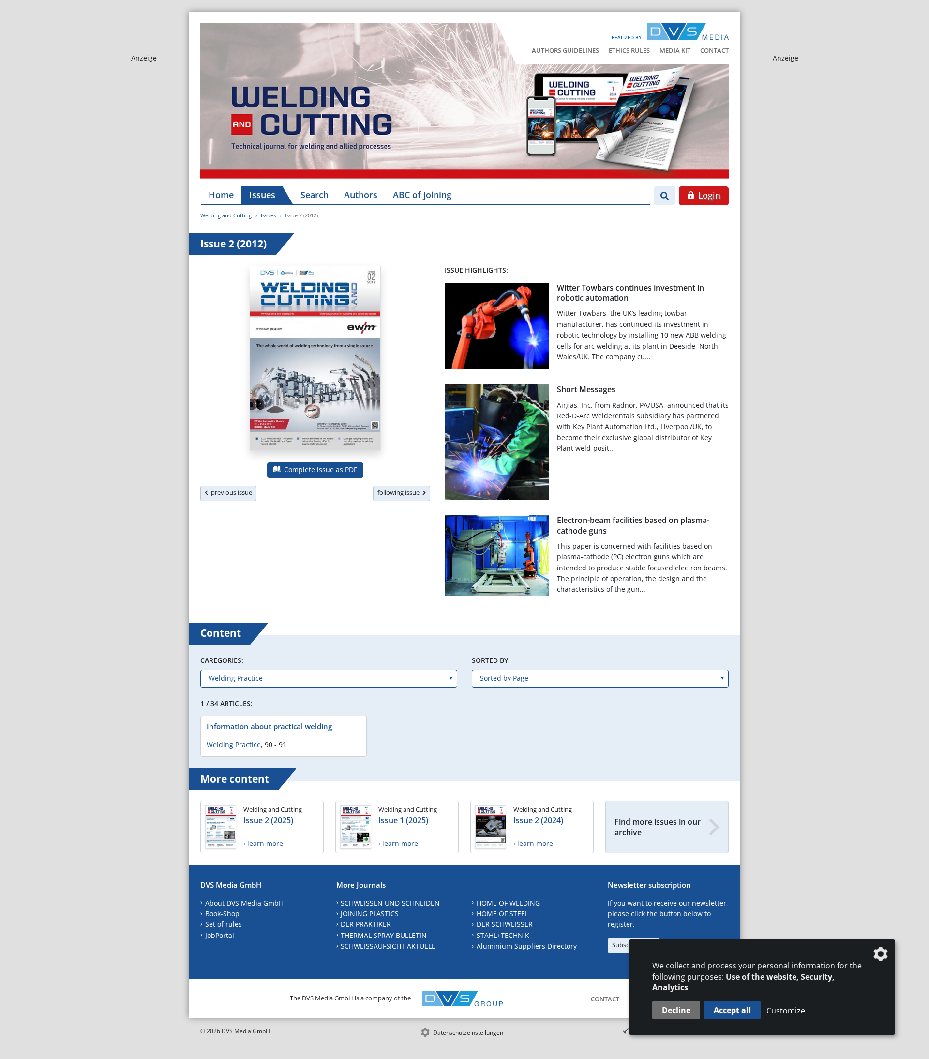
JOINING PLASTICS (370, 913)
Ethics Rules (629, 50)
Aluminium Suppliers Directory (527, 946)
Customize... (788, 1010)
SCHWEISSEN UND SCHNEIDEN (390, 902)
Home (221, 194)
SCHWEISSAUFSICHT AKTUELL (388, 946)
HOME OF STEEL (502, 913)
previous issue (230, 492)
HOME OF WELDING (508, 902)
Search (314, 194)
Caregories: (221, 660)
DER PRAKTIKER (366, 924)
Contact (714, 50)
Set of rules (223, 924)
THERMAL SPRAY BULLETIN (384, 935)
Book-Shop (222, 913)
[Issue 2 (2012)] (315, 360)
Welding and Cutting (226, 215)
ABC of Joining (422, 194)
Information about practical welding (269, 726)
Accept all (732, 1010)
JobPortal (219, 935)
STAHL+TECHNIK (503, 935)
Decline (676, 1010)
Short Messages (586, 389)
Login (708, 195)
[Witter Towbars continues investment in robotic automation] (497, 328)
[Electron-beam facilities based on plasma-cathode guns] (497, 557)
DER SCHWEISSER (505, 924)
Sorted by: (491, 660)
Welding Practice (234, 744)
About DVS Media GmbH (244, 902)
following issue (399, 492)
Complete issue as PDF (319, 469)
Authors (360, 194)
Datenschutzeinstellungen (468, 1032)
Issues (262, 194)
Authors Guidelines (565, 50)
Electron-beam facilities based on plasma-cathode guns (633, 525)
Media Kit (674, 50)
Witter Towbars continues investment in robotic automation (630, 292)
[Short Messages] (497, 444)
